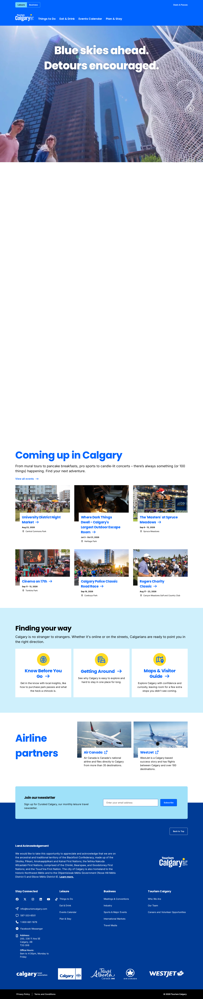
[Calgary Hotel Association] (32, 974)
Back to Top (178, 831)
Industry (108, 905)
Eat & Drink (67, 19)
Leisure (21, 5)
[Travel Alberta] (102, 974)
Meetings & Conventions (116, 899)
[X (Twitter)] (25, 899)
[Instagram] (33, 899)
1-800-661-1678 (28, 922)
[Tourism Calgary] (24, 17)
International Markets (114, 918)
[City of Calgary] (69, 974)
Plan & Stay (114, 19)
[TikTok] (56, 899)
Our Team (153, 905)
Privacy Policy (23, 994)
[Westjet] (167, 974)
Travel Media (110, 925)
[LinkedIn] (40, 899)
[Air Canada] (130, 974)
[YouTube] (48, 899)
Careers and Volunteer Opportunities (167, 912)
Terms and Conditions (45, 994)
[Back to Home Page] (173, 862)
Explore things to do (179, 306)
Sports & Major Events (115, 912)
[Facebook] (17, 899)
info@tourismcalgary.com (33, 908)
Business (33, 5)
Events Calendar (90, 19)
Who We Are (154, 899)
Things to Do (47, 19)
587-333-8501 (28, 915)
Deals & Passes (180, 5)
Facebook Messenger (31, 928)
